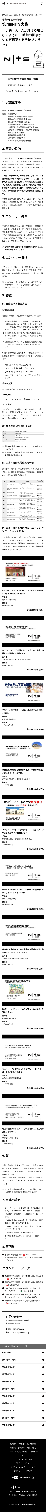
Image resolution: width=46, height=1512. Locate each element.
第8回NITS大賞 (8, 1374)
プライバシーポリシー (23, 1463)
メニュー (42, 4)
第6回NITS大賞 (8, 1389)
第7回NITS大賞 (8, 1381)
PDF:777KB (40, 511)
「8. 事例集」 (19, 91)
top (10, 15)
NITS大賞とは (8, 1352)
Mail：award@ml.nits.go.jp (18, 1333)
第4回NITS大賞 (8, 1403)
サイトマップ (27, 1471)
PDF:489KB (40, 491)
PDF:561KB (40, 495)
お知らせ (17, 1471)
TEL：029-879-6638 (16, 1329)
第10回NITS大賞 (9, 1360)
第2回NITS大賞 (8, 1418)
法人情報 (13, 1444)
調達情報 (13, 1448)
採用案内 (21, 1448)
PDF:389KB (40, 518)
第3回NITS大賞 (8, 1410)
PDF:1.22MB (40, 503)
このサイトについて (18, 1467)
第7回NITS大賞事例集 (21, 1255)
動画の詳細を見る (36, 610)
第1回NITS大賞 (8, 1425)
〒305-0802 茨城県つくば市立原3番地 (23, 1495)
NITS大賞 (17, 15)
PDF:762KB (40, 499)
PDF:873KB (40, 488)
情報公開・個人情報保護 (27, 1444)
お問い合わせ (31, 1448)
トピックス (31, 1467)
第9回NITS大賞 (8, 1367)
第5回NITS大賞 (8, 1396)
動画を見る (40, 485)
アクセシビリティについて (23, 1459)
